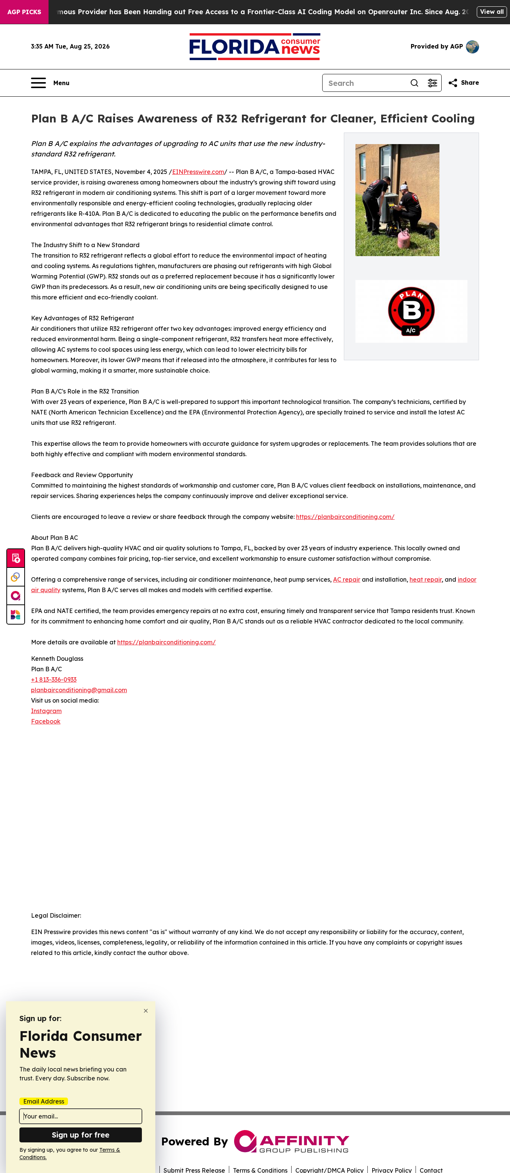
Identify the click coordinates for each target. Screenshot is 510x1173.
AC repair (346, 579)
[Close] (145, 1010)
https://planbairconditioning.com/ (345, 516)
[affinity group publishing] (15, 595)
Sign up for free (80, 1134)
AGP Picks (24, 12)
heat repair (426, 579)
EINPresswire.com (198, 171)
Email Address (43, 1101)
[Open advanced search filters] (432, 82)
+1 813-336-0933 (54, 679)
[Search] (414, 82)
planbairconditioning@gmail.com (79, 690)
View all (492, 11)
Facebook (45, 721)
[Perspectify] (15, 577)
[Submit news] (15, 558)
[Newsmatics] (15, 614)
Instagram (46, 711)
